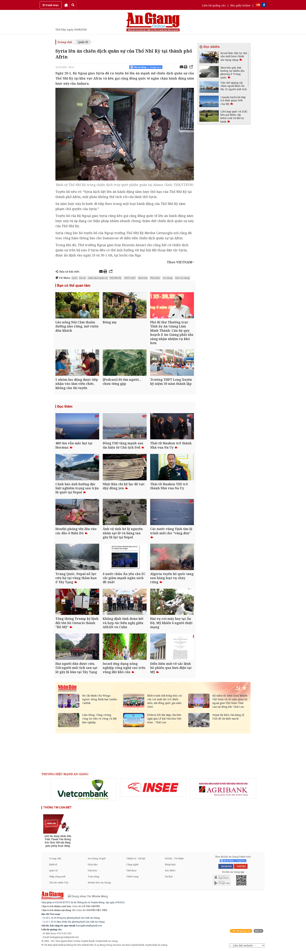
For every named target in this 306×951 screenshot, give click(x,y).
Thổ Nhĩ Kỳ (115, 277)
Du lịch (169, 876)
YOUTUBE (241, 866)
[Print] (185, 67)
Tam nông (93, 876)
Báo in (258, 930)
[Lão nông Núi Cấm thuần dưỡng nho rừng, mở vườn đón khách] (77, 305)
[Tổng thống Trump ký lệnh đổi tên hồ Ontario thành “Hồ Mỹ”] (77, 602)
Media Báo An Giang (99, 882)
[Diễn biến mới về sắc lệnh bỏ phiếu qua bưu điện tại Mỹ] (172, 647)
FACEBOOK (226, 866)
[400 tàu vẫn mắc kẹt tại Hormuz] (77, 426)
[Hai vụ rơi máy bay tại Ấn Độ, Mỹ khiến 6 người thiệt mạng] (172, 602)
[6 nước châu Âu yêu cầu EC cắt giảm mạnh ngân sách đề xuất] (124, 557)
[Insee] (153, 788)
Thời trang (132, 876)
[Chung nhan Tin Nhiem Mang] (86, 896)
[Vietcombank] (83, 790)
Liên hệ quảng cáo (214, 5)
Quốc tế (83, 42)
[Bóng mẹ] (124, 305)
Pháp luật (170, 864)
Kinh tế (53, 864)
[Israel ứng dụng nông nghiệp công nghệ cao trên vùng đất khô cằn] (124, 647)
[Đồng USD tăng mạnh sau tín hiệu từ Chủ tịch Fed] (124, 426)
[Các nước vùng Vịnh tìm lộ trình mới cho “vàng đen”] (172, 512)
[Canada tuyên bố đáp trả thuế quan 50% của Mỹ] (209, 102)
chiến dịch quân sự (97, 277)
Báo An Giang (182, 277)
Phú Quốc (155, 277)
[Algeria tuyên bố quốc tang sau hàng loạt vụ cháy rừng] (172, 557)
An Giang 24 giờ (97, 858)
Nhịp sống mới (57, 876)
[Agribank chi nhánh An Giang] (223, 789)
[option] (83, 790)
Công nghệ (132, 864)
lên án (82, 277)
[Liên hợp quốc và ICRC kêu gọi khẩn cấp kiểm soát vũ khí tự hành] (209, 116)
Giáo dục (93, 864)
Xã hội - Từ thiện (174, 858)
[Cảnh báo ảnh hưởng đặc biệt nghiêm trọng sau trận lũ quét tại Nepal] (77, 467)
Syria (74, 277)
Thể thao (131, 870)
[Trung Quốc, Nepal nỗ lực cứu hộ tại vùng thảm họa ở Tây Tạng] (77, 557)
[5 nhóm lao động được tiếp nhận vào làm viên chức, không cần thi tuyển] (77, 363)
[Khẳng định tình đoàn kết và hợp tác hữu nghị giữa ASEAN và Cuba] (124, 602)
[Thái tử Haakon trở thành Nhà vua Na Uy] (172, 426)
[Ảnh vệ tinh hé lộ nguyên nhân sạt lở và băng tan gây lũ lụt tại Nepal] (124, 512)
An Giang (167, 277)
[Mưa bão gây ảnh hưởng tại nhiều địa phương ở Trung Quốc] (209, 72)
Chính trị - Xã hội (135, 858)
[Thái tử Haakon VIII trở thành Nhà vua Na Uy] (172, 467)
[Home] (66, 5)
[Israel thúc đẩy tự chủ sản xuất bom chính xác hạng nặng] (209, 58)
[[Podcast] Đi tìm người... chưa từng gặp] (124, 363)
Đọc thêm (64, 406)
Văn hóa (92, 870)
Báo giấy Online (240, 5)
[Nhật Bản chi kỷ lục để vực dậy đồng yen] (124, 467)
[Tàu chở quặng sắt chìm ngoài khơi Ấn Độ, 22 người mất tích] (209, 87)
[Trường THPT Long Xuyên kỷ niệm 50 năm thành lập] (172, 363)
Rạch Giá (142, 277)
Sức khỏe (170, 870)
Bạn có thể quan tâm (73, 285)
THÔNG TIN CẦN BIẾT (57, 807)
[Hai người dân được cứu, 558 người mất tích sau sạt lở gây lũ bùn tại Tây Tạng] (77, 647)
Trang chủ (64, 42)
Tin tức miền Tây (58, 882)
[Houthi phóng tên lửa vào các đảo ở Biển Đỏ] (77, 512)
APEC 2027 (129, 277)
